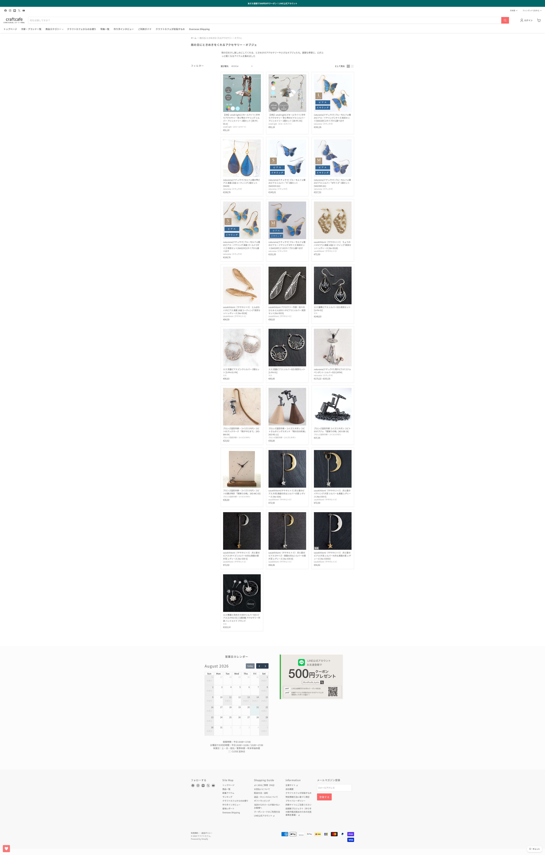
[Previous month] (259, 666)
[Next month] (265, 666)
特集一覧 (104, 29)
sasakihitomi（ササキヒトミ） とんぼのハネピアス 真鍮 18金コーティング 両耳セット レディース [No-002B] (241, 310)
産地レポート (228, 808)
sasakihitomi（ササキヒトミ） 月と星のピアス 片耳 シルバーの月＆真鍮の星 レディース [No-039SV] (332, 555)
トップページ (10, 29)
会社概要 (290, 789)
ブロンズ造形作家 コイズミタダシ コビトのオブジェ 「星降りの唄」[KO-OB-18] (332, 430)
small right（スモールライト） (235, 127)
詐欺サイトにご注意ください (298, 804)
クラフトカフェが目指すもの (170, 29)
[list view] (352, 66)
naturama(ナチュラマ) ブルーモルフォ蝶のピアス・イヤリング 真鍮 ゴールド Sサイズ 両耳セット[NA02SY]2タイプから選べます (241, 246)
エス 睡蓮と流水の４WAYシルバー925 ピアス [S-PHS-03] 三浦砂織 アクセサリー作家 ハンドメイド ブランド (241, 617)
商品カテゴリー (54, 29)
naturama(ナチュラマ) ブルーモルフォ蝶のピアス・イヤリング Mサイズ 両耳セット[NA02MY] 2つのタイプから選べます (287, 245)
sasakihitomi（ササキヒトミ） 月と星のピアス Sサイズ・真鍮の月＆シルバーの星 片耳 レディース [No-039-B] (287, 555)
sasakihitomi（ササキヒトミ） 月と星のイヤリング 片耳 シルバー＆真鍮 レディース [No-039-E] (332, 493)
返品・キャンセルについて (266, 796)
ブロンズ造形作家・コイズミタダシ (236, 437)
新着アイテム (228, 792)
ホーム (193, 38)
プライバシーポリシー (295, 800)
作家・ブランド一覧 (31, 29)
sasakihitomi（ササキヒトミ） (326, 251)
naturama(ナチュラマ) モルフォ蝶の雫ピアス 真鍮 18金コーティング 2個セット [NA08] (241, 182)
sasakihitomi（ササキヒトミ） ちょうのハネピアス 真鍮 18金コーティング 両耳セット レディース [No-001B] (332, 245)
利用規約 (194, 833)
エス (315, 313)
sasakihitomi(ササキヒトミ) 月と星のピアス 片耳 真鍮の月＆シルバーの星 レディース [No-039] (287, 493)
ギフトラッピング (262, 800)
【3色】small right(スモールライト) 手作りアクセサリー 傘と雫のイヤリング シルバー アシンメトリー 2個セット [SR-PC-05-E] (241, 119)
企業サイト (291, 785)
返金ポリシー (206, 833)
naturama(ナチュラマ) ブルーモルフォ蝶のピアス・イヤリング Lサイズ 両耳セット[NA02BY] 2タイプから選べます (332, 117)
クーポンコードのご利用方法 (267, 811)
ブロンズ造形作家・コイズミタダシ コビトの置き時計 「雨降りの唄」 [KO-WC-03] (242, 492)
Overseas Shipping (199, 29)
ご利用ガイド (145, 29)
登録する (324, 797)
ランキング (227, 796)
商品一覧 (226, 789)
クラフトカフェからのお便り (81, 29)
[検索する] (505, 20)
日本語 (512, 10)
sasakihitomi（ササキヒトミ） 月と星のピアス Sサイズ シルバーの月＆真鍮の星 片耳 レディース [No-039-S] (241, 555)
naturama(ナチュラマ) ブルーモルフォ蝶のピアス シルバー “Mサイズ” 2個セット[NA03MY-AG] (332, 182)
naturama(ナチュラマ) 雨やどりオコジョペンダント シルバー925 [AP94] (332, 371)
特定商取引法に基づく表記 (297, 796)
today (250, 665)
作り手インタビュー (124, 29)
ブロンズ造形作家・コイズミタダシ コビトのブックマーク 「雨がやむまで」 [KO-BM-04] (241, 431)
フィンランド (531, 10)
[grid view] (348, 66)
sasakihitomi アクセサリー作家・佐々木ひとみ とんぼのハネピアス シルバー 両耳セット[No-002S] (287, 310)
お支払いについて (262, 789)
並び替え (225, 66)
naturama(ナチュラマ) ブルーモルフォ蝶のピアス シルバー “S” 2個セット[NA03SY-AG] (287, 182)
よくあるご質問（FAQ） (265, 785)
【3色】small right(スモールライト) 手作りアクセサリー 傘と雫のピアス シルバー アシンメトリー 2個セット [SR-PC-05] (287, 117)
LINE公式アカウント (263, 815)
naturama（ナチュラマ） (324, 124)
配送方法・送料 (261, 792)
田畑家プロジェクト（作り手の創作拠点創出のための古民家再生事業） (298, 811)
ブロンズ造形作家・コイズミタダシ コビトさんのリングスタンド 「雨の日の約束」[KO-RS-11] (287, 431)
